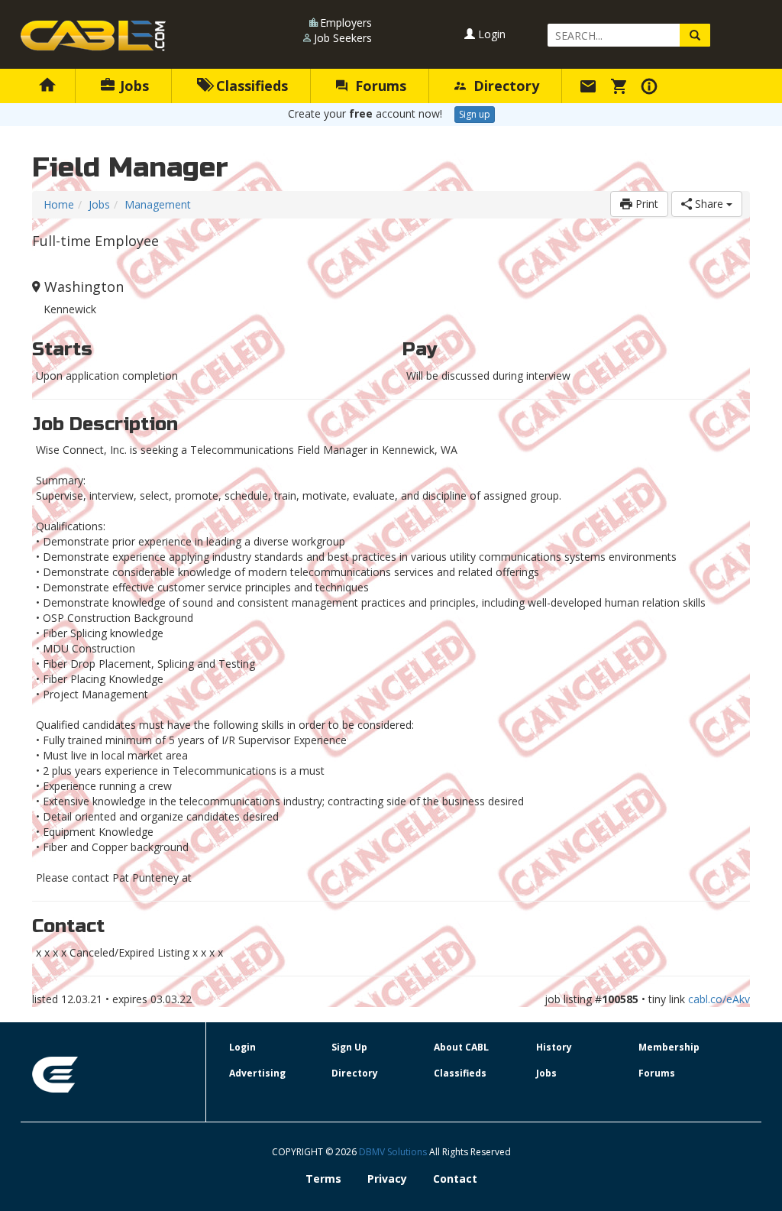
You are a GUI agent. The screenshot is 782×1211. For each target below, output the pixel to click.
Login (490, 34)
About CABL (461, 1047)
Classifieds (250, 85)
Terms (323, 1178)
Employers (346, 22)
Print (645, 203)
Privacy (387, 1178)
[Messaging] (590, 85)
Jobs (132, 85)
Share (709, 203)
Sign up (474, 114)
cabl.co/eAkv (719, 999)
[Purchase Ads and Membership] (621, 85)
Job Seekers (343, 38)
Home (59, 204)
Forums (378, 85)
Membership (669, 1047)
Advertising (257, 1073)
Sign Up (349, 1047)
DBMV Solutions (394, 1151)
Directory (504, 85)
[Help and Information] (651, 85)
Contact (455, 1178)
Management (157, 204)
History (554, 1047)
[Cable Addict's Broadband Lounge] (93, 36)
